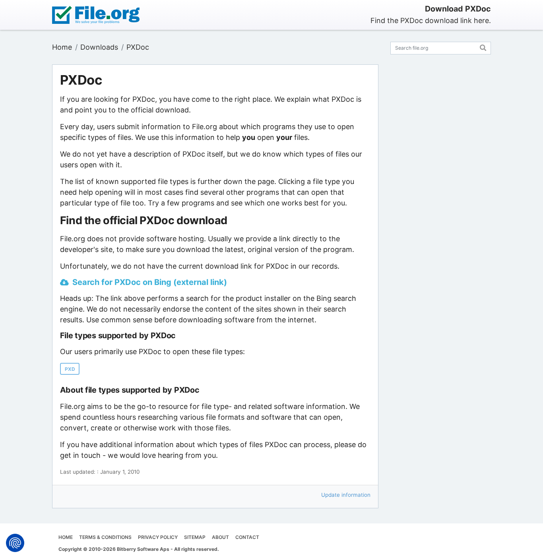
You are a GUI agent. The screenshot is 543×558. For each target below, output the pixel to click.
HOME (65, 537)
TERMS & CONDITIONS (105, 537)
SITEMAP (195, 537)
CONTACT (247, 537)
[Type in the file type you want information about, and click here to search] (483, 46)
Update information (345, 495)
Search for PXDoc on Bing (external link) (149, 282)
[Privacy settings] (15, 543)
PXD (70, 369)
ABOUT (220, 537)
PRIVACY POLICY (158, 537)
